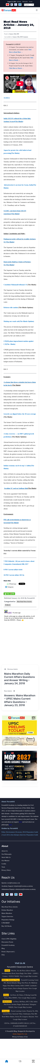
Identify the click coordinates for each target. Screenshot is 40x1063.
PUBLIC (7, 605)
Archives (7, 98)
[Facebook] (3, 894)
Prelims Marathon (7, 910)
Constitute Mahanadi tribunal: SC (15, 285)
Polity (3, 832)
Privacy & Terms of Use (20, 1037)
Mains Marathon (7, 913)
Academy (19, 1)
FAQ (3, 955)
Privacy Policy (6, 870)
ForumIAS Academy (8, 945)
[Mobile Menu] (36, 10)
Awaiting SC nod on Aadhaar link (16, 488)
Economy (19, 832)
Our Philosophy (7, 854)
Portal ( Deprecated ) (8, 951)
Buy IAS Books (7, 926)
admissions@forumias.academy (25, 889)
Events (30, 1)
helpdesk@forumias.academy (23, 886)
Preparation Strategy (8, 919)
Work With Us (6, 857)
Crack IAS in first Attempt (10, 835)
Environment (10, 832)
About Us (5, 851)
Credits (4, 864)
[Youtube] (20, 894)
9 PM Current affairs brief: (13, 569)
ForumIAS (31, 598)
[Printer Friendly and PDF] (9, 593)
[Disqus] (20, 635)
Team (3, 867)
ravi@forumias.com (13, 883)
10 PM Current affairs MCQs (14, 575)
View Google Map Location (28, 976)
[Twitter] (7, 894)
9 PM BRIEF (6, 923)
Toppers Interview (7, 916)
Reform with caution (11, 307)
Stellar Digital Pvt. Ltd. (20, 1034)
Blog (3, 948)
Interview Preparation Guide (29, 835)
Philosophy (25, 1)
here (20, 822)
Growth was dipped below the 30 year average (20, 414)
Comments (25, 37)
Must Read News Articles (24, 601)
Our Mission (5, 860)
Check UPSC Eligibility (9, 939)
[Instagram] (11, 894)
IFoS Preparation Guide (30, 832)
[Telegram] (15, 894)
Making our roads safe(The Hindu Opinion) (19, 321)
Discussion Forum (7, 942)
